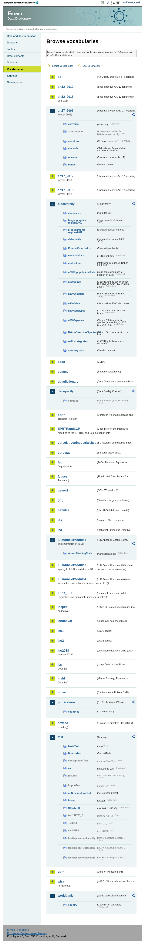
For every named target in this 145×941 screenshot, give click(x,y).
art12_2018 (65, 96)
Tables (11, 49)
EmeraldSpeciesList (80, 248)
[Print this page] (114, 3)
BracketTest (75, 753)
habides (63, 510)
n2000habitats (76, 293)
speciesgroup (76, 350)
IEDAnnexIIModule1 (72, 539)
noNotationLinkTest (79, 793)
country (72, 904)
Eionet (22, 29)
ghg (60, 500)
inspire (63, 607)
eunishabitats (76, 255)
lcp (60, 664)
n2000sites (74, 303)
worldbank (65, 895)
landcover (65, 621)
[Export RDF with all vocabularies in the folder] (133, 115)
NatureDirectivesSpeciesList (82, 332)
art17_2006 (65, 110)
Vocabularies (15, 69)
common (64, 371)
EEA (22, 3)
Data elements (15, 55)
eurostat (64, 452)
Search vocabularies (62, 66)
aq (59, 76)
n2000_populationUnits (81, 272)
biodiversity (66, 203)
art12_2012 (65, 86)
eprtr (61, 414)
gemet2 (63, 490)
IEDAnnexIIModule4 (72, 579)
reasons (72, 157)
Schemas (12, 62)
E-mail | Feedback (18, 929)
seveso (63, 723)
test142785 (74, 807)
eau (70, 768)
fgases (62, 476)
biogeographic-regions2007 (77, 221)
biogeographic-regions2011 (77, 231)
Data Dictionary (35, 29)
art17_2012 (65, 176)
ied (60, 530)
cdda (61, 361)
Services (12, 75)
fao (60, 462)
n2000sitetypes (76, 310)
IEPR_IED (65, 593)
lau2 (61, 640)
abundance (74, 213)
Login (107, 2)
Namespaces (15, 82)
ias (60, 520)
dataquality (74, 239)
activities (73, 124)
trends (72, 164)
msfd (61, 678)
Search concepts (91, 66)
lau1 (61, 630)
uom (61, 871)
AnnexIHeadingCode (80, 553)
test (60, 737)
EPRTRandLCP (69, 428)
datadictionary (68, 381)
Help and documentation (21, 35)
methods (73, 148)
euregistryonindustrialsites (77, 442)
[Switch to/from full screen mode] (119, 3)
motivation (74, 263)
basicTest (73, 746)
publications (67, 702)
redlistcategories (78, 341)
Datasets (12, 42)
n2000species (76, 320)
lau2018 (63, 650)
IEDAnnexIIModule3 (72, 565)
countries (73, 141)
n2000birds (74, 282)
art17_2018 (65, 190)
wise (61, 881)
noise (62, 692)
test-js (71, 800)
